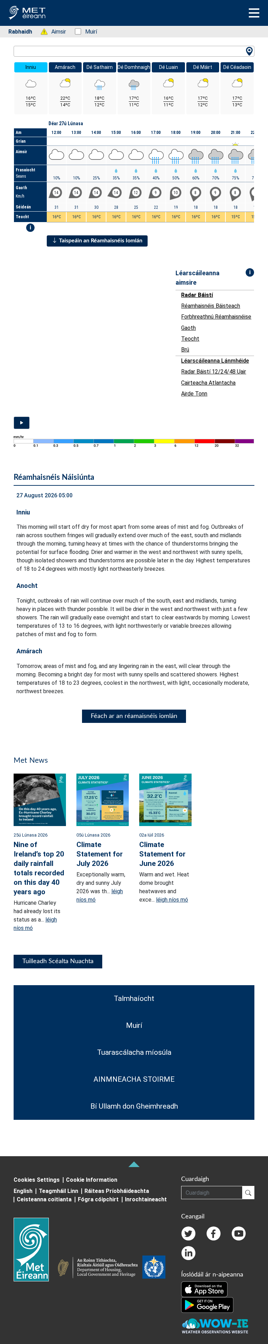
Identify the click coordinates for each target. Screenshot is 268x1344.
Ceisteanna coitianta (44, 1199)
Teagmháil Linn (58, 1191)
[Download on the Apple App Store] (204, 1289)
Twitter (188, 1233)
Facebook (214, 1233)
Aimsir (55, 31)
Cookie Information (91, 1179)
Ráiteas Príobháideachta (116, 1191)
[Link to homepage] (35, 1249)
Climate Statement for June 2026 (162, 854)
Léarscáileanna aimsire (197, 277)
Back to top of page (134, 1164)
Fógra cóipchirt (98, 1199)
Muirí (87, 31)
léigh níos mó (172, 899)
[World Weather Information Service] (153, 1268)
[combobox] (134, 51)
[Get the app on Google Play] (207, 1304)
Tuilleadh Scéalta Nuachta (58, 961)
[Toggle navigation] (254, 13)
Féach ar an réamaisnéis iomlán (134, 716)
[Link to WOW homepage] (215, 1326)
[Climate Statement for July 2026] (102, 799)
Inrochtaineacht (146, 1199)
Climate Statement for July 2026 (99, 854)
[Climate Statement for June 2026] (165, 799)
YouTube (239, 1233)
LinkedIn (188, 1253)
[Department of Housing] (99, 1268)
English (23, 1191)
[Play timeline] (22, 423)
